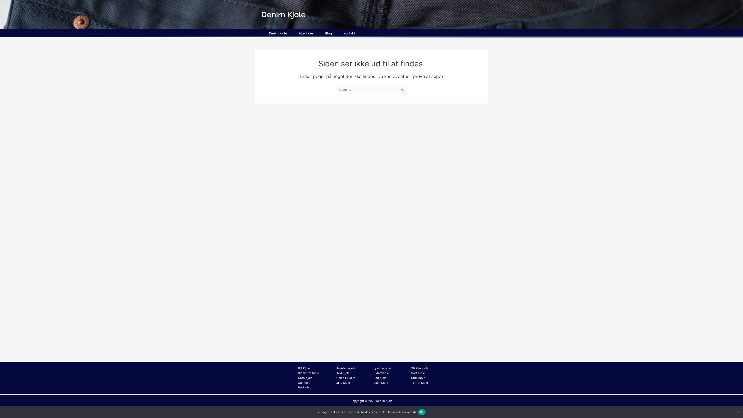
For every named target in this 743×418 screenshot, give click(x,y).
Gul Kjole (304, 383)
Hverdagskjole (345, 368)
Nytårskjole (381, 373)
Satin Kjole (380, 383)
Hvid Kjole (343, 373)
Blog (328, 33)
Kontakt (349, 33)
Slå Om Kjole (420, 368)
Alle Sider (306, 33)
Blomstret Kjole (308, 373)
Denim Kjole (278, 33)
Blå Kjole (304, 368)
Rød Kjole (380, 378)
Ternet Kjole (419, 383)
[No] (738, 412)
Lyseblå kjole (382, 368)
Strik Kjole (418, 378)
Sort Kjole (418, 373)
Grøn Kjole (305, 378)
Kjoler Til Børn (345, 378)
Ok (422, 412)
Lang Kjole (343, 383)
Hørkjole (304, 387)
